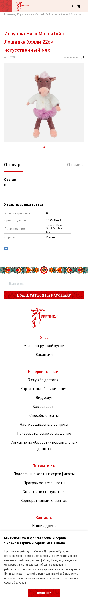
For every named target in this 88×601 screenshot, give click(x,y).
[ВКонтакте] (6, 249)
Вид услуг (44, 397)
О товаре (13, 164)
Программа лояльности (44, 482)
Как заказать (44, 406)
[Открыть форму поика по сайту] (71, 6)
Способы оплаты (44, 415)
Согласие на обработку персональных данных (44, 445)
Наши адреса (44, 525)
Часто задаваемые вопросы (44, 424)
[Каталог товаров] (6, 6)
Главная (9, 14)
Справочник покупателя (44, 491)
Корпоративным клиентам (44, 500)
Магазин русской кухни (44, 345)
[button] (44, 147)
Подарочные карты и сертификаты (44, 473)
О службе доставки (44, 379)
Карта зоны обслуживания (44, 388)
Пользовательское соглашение (44, 433)
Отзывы (75, 164)
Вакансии (44, 354)
